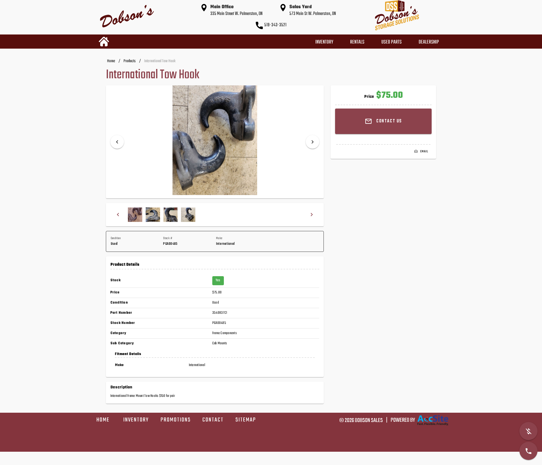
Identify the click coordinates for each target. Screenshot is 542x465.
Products (130, 61)
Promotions (176, 420)
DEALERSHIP (429, 42)
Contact (213, 420)
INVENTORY (324, 42)
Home (111, 61)
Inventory (136, 420)
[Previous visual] (117, 142)
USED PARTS (391, 42)
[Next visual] (312, 142)
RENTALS (357, 42)
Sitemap (245, 420)
